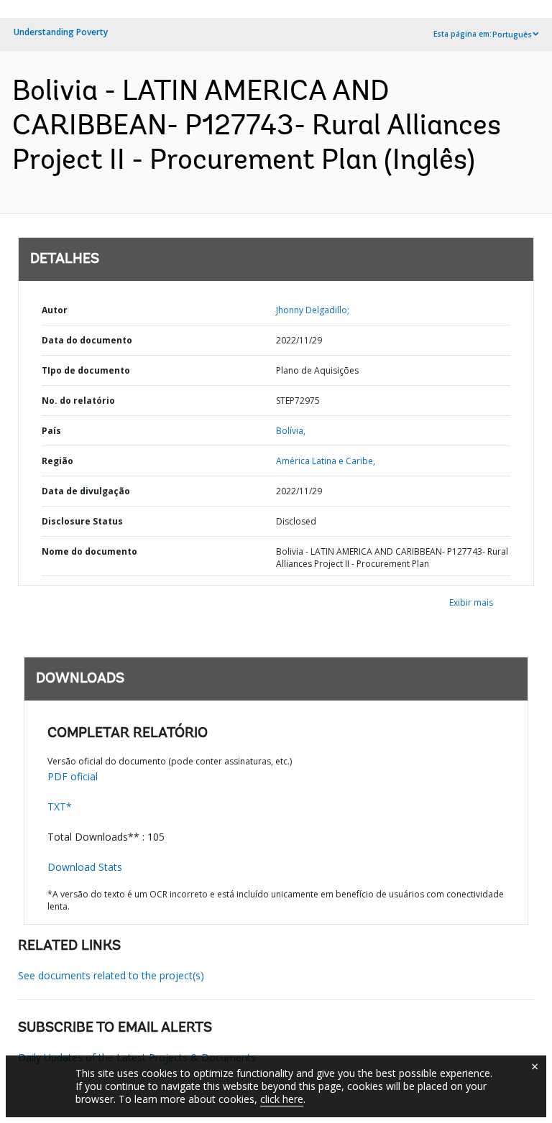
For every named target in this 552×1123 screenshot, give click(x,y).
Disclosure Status (82, 521)
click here (281, 1099)
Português (512, 34)
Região (57, 461)
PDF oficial (72, 776)
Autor (55, 310)
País (51, 431)
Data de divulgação (86, 491)
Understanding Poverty (61, 32)
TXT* (59, 806)
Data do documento (87, 340)
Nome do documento (89, 551)
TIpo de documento (86, 370)
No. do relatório (78, 400)
